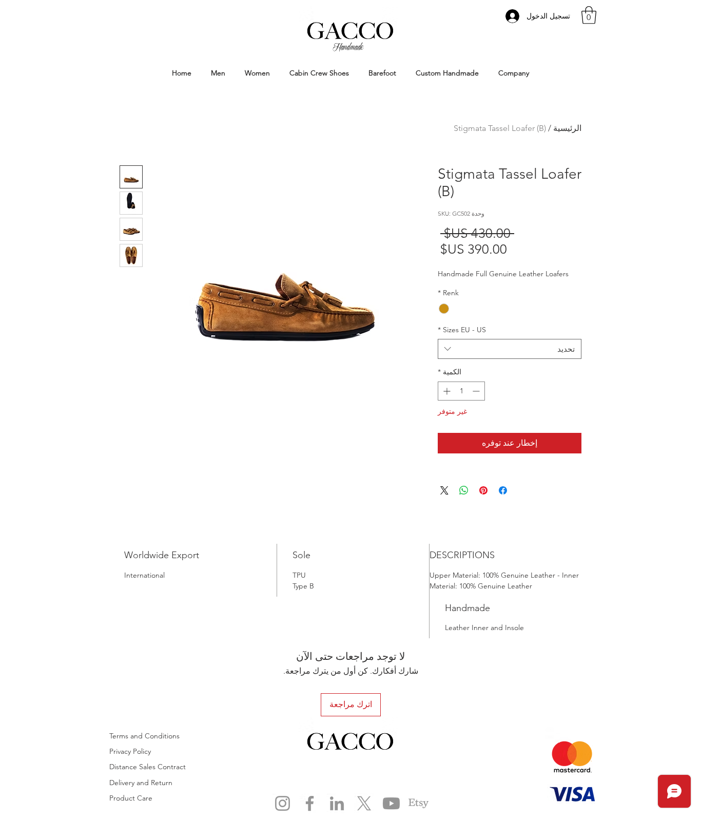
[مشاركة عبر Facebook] (503, 490)
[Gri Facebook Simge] (310, 803)
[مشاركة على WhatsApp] (464, 490)
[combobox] (509, 349)
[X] (364, 803)
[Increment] (445, 391)
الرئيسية (567, 128)
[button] (588, 15)
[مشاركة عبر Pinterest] (483, 490)
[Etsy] (418, 803)
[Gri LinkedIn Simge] (337, 803)
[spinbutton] (461, 391)
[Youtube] (391, 803)
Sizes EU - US (462, 329)
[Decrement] (477, 391)
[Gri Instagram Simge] (282, 803)
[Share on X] (444, 490)
